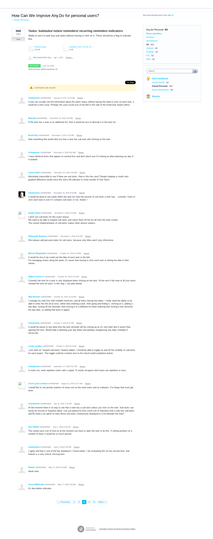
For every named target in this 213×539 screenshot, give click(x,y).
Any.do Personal (154, 29)
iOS (148, 55)
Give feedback (160, 78)
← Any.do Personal (20, 20)
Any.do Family (158, 82)
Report (80, 98)
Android (149, 48)
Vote (18, 39)
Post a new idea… (154, 33)
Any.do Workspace (160, 90)
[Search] (195, 71)
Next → (102, 502)
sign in (170, 15)
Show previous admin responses (43, 69)
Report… (69, 58)
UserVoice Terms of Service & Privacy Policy (117, 529)
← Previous (64, 502)
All (166, 29)
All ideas (150, 37)
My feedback (152, 41)
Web (148, 59)
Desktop (150, 52)
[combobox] (170, 71)
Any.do (156, 96)
